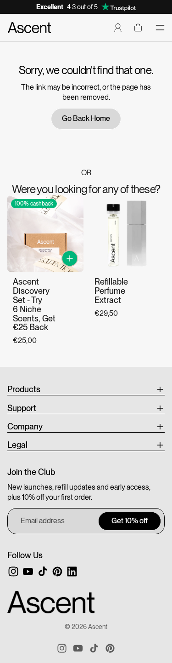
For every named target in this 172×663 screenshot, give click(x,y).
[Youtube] (28, 571)
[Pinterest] (57, 571)
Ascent (97, 626)
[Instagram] (13, 571)
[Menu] (160, 28)
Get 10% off (129, 520)
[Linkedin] (72, 571)
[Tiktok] (43, 571)
